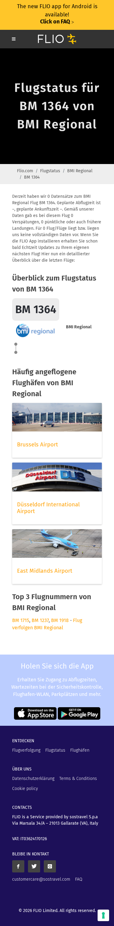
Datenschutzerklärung (33, 778)
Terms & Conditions (78, 778)
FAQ (78, 879)
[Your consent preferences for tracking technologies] (103, 915)
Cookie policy (25, 788)
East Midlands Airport (44, 571)
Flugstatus (50, 170)
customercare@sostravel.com (41, 879)
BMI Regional (79, 170)
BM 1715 (20, 620)
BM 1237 (40, 620)
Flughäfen (79, 750)
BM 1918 (60, 620)
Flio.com (25, 170)
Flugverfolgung (26, 750)
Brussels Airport (37, 444)
